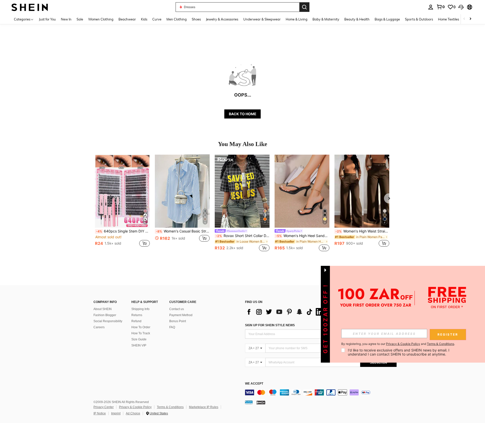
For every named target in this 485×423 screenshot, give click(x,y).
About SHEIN (102, 309)
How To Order (140, 327)
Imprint (115, 413)
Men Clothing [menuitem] (176, 19)
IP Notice (99, 413)
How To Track (140, 333)
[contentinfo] (321, 392)
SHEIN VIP (138, 345)
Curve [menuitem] (156, 19)
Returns (136, 315)
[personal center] (431, 7)
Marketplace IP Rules (203, 407)
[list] (285, 312)
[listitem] (122, 203)
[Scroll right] (470, 19)
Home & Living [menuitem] (296, 19)
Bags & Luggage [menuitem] (387, 19)
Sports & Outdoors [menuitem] (419, 19)
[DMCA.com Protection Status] (260, 402)
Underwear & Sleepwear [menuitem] (262, 19)
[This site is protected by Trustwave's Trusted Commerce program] (249, 402)
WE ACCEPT (254, 383)
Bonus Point (177, 321)
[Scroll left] (464, 19)
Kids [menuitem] (144, 19)
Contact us (176, 309)
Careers (99, 327)
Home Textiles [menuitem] (448, 19)
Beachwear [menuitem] (127, 19)
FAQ (172, 327)
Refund (136, 321)
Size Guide (139, 339)
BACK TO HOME (242, 114)
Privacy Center (103, 407)
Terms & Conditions (170, 407)
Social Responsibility (107, 321)
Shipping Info (140, 309)
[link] (440, 7)
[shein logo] (29, 7)
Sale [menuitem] (80, 19)
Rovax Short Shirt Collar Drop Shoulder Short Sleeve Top (243, 236)
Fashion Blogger (104, 315)
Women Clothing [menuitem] (100, 19)
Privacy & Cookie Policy (135, 407)
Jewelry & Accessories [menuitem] (222, 19)
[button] (461, 7)
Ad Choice (133, 413)
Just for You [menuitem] (47, 19)
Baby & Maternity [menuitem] (325, 19)
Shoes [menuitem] (196, 19)
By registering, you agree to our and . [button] (398, 344)
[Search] (304, 7)
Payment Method (180, 315)
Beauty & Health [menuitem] (357, 19)
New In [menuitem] (66, 19)
